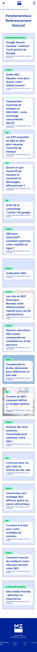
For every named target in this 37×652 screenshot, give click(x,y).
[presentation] (3, 3)
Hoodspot (34, 642)
